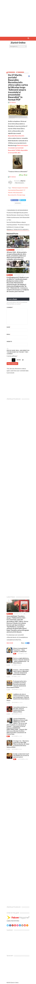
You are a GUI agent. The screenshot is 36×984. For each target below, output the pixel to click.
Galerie (10, 275)
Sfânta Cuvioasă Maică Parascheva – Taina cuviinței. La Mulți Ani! (20, 650)
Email (9, 334)
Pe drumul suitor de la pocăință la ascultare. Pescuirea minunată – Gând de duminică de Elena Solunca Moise (16, 684)
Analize (10, 613)
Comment (10, 307)
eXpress (22, 180)
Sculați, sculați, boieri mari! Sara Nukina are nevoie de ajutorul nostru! (21, 755)
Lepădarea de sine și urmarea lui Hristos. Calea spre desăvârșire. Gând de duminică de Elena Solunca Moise (18, 697)
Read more (10, 643)
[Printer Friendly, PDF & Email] (23, 175)
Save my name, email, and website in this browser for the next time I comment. (18, 352)
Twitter (23, 200)
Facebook (15, 200)
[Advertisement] (18, 17)
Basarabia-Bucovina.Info (16, 136)
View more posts (19, 182)
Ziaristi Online (18, 42)
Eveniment (11, 249)
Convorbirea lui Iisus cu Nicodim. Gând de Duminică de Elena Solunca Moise (20, 709)
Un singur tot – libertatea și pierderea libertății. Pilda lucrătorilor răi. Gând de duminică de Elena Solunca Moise (18, 744)
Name (9, 327)
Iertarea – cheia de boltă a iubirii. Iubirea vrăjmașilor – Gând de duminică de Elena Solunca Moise (21, 672)
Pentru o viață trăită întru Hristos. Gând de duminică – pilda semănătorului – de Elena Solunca (21, 660)
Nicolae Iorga (21, 195)
